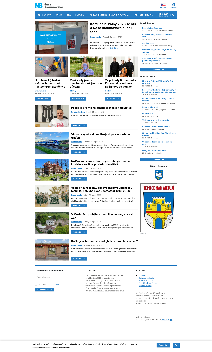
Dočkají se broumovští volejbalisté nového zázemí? (104, 241)
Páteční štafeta (78, 112)
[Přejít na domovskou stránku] (38, 15)
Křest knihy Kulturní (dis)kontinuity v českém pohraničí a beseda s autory (159, 91)
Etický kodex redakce (148, 283)
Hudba (108, 91)
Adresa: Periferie (98, 15)
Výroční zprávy (145, 286)
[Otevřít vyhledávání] (173, 15)
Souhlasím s (49, 284)
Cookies (142, 275)
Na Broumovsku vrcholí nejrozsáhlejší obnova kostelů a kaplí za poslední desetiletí (101, 162)
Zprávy (47, 15)
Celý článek (114, 48)
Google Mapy (166, 319)
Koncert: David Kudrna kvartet (156, 126)
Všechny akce (158, 69)
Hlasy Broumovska (119, 15)
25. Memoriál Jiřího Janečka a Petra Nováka (159, 134)
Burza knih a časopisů (152, 28)
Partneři (138, 15)
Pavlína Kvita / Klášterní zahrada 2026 (157, 35)
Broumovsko (95, 37)
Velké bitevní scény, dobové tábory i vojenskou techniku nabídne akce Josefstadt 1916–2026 (101, 189)
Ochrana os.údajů (146, 278)
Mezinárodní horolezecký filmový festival (158, 99)
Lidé (69, 15)
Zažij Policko (148, 43)
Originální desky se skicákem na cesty (157, 143)
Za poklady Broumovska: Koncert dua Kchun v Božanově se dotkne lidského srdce (121, 85)
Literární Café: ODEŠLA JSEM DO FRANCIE (157, 82)
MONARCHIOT (148, 114)
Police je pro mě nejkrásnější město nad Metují (101, 107)
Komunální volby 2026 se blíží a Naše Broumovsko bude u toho (113, 28)
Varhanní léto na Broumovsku (155, 120)
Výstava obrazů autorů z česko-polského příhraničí (157, 59)
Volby (59, 15)
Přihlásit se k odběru (44, 290)
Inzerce (149, 15)
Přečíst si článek (42, 99)
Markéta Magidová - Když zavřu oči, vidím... (159, 51)
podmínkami (54, 284)
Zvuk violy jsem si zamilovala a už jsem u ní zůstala (86, 83)
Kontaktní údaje (145, 280)
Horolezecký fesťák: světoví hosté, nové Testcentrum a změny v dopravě (50, 85)
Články (73, 91)
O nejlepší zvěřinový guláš (154, 150)
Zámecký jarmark (150, 107)
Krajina (80, 15)
